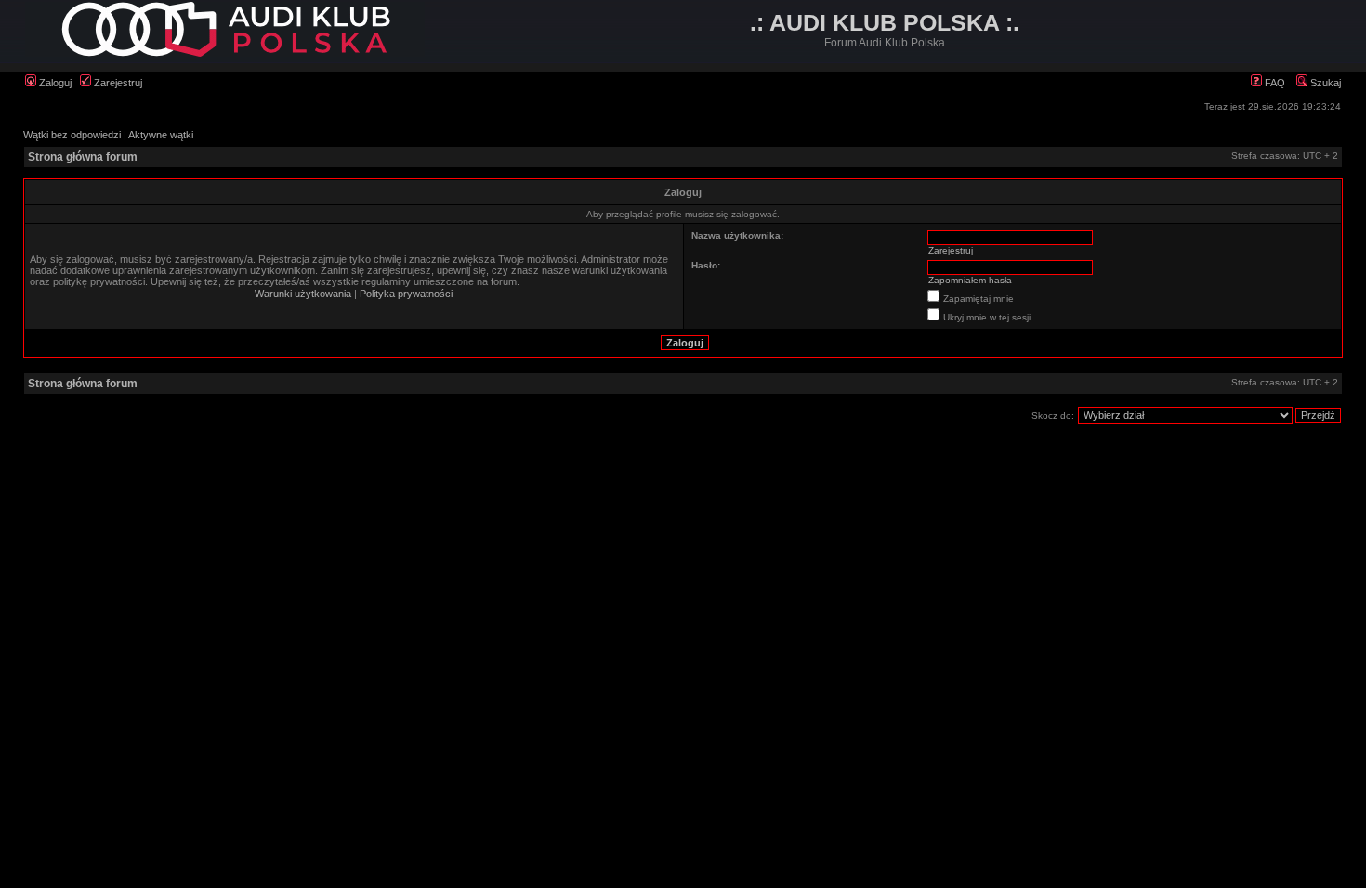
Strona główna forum (83, 156)
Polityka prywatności (406, 293)
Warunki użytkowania (303, 293)
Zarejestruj (116, 82)
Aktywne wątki (160, 134)
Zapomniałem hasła (970, 280)
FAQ (1273, 82)
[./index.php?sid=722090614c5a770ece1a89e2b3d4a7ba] (225, 53)
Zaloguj (54, 82)
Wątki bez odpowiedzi (72, 134)
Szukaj (1324, 82)
